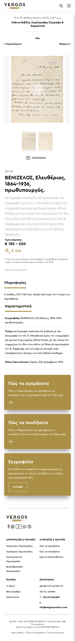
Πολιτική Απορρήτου (35, 632)
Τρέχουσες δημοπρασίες (19, 546)
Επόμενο (64, 43)
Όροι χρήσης (17, 632)
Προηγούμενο (13, 43)
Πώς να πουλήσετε (50, 551)
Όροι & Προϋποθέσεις (51, 557)
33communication (24, 627)
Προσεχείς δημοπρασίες (19, 551)
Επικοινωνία (12, 597)
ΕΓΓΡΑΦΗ (18, 487)
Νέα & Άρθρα (13, 591)
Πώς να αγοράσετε (50, 546)
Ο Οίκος (10, 586)
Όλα (37, 38)
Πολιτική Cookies (55, 632)
